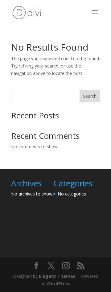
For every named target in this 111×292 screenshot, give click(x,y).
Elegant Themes (57, 276)
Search (90, 96)
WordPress (59, 283)
